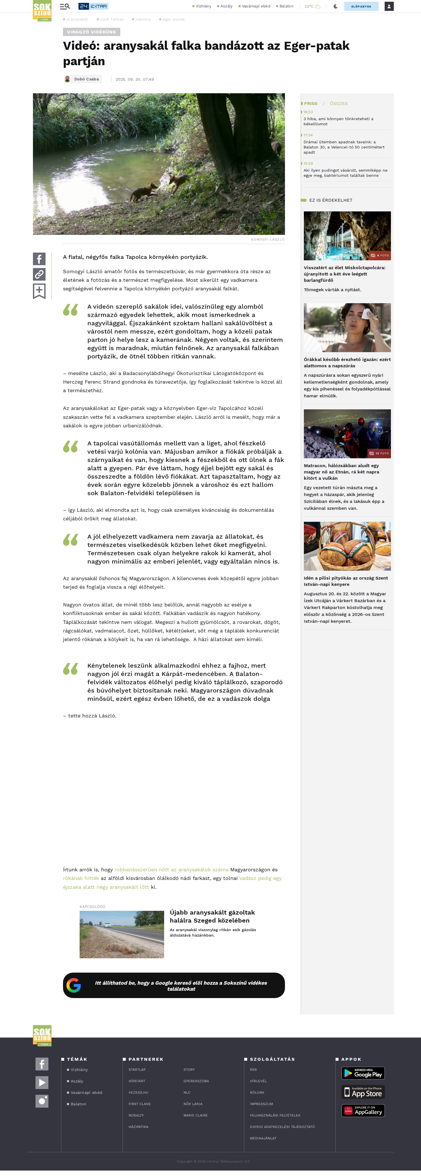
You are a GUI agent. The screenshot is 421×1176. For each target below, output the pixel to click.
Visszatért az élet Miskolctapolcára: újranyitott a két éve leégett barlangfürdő (344, 274)
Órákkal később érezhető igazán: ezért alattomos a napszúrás (347, 362)
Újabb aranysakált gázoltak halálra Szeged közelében (212, 916)
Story (189, 1070)
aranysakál (77, 19)
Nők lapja (193, 1104)
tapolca (143, 19)
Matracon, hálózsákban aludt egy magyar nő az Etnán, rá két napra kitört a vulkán (341, 472)
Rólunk (257, 1092)
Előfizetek (361, 6)
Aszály (227, 6)
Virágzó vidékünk (91, 32)
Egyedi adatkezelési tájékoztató (282, 1127)
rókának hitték (81, 878)
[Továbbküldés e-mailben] (39, 274)
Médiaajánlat (263, 1138)
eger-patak (174, 19)
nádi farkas (111, 19)
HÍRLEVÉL (258, 1081)
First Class (140, 1104)
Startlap (137, 1070)
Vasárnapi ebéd (256, 6)
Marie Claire (196, 1115)
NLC (187, 1092)
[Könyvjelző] (39, 291)
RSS (253, 1070)
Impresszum (261, 1104)
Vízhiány (203, 6)
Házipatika (138, 1127)
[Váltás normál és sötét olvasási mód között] (335, 6)
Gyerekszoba (196, 1081)
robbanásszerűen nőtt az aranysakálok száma (172, 869)
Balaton (287, 6)
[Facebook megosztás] (39, 259)
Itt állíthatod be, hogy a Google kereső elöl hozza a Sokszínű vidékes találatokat (181, 986)
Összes (339, 103)
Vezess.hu (138, 1092)
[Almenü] (65, 6)
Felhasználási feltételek (275, 1115)
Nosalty (136, 1115)
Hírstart (137, 1081)
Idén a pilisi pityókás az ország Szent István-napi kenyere (346, 581)
